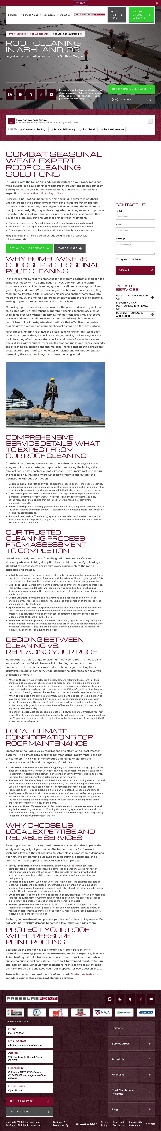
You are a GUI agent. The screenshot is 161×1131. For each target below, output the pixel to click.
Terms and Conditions (118, 1124)
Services (21, 33)
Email (118, 224)
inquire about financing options (43, 193)
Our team (72, 865)
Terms (138, 259)
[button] (157, 3)
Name (119, 210)
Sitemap (150, 1123)
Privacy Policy (104, 1124)
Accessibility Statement (135, 1124)
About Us (65, 15)
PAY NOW (80, 3)
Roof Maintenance (39, 33)
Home (10, 33)
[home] (89, 15)
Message (120, 238)
